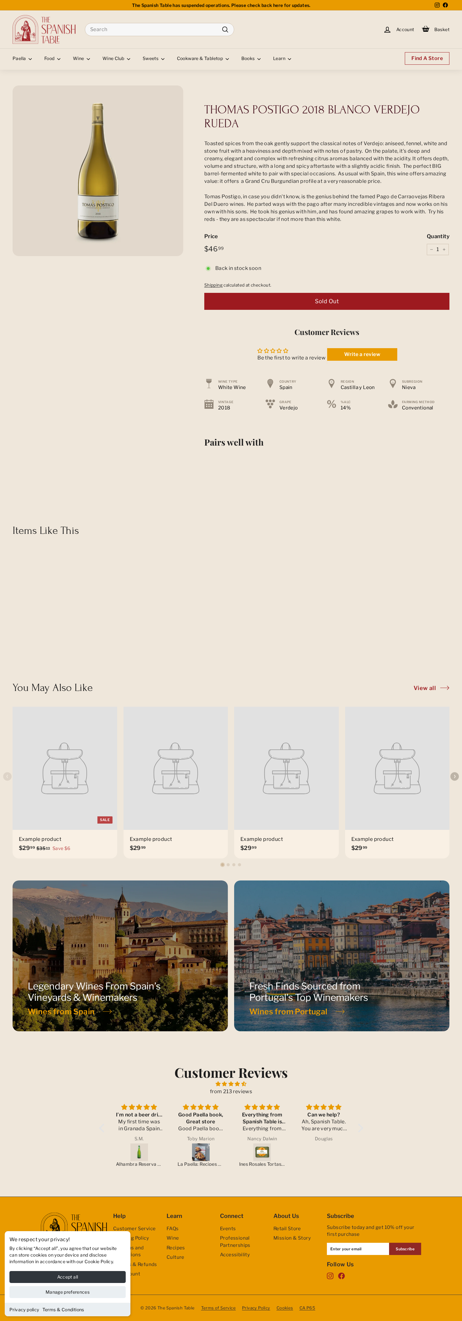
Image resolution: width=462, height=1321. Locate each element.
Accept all (67, 1277)
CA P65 (307, 1307)
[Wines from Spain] (120, 955)
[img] (231, 1084)
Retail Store (287, 1228)
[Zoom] (98, 170)
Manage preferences (68, 1292)
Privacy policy (24, 1309)
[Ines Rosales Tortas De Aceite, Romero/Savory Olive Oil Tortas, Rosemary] (201, 1152)
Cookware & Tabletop (200, 58)
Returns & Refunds (135, 1264)
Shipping (213, 285)
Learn (279, 58)
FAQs (173, 1228)
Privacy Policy (256, 1307)
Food (50, 58)
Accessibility (235, 1255)
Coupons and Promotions (128, 1251)
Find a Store (427, 58)
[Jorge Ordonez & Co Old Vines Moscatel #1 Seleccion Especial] (324, 1152)
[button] (222, 864)
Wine (79, 58)
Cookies (285, 1307)
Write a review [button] (362, 354)
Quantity (438, 236)
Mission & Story (292, 1238)
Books (248, 58)
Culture (175, 1257)
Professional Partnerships (235, 1241)
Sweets (151, 58)
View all (425, 688)
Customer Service (134, 1228)
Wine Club (113, 58)
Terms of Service (218, 1307)
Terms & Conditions (63, 1309)
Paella (20, 58)
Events (228, 1228)
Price (211, 236)
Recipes (176, 1248)
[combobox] (159, 29)
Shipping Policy (131, 1238)
